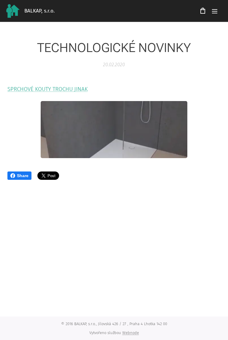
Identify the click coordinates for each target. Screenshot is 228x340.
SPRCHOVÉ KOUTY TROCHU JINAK (47, 89)
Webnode (130, 332)
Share (22, 175)
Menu (215, 11)
